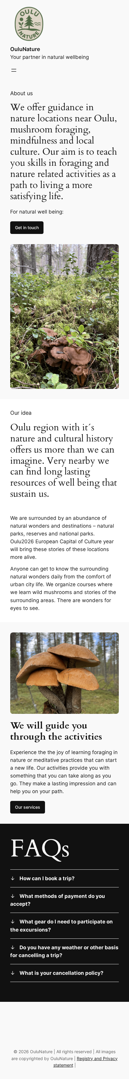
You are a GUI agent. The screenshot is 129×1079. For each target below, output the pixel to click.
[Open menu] (13, 70)
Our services (27, 807)
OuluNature (25, 49)
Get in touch (27, 227)
